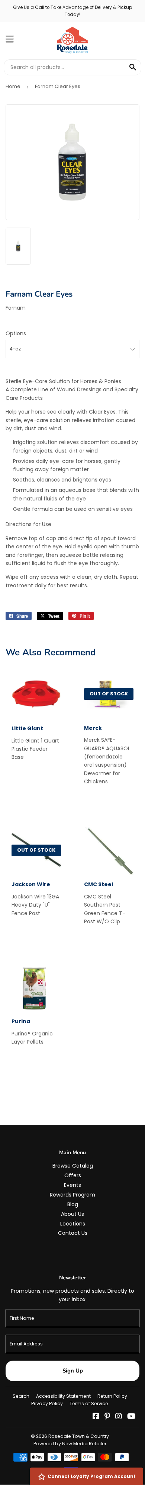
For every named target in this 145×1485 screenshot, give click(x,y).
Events (72, 1185)
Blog (72, 1204)
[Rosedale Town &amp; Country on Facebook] (96, 1417)
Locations (72, 1223)
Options (16, 333)
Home (13, 86)
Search (21, 1396)
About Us (72, 1214)
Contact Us (72, 1233)
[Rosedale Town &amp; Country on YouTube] (131, 1417)
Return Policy (112, 1396)
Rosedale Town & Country (78, 1436)
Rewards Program (72, 1194)
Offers (72, 1175)
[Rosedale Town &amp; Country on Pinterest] (107, 1417)
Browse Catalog (72, 1165)
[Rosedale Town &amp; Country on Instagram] (118, 1417)
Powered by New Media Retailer (69, 1443)
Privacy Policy (47, 1403)
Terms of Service (89, 1403)
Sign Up (72, 1370)
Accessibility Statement (63, 1396)
